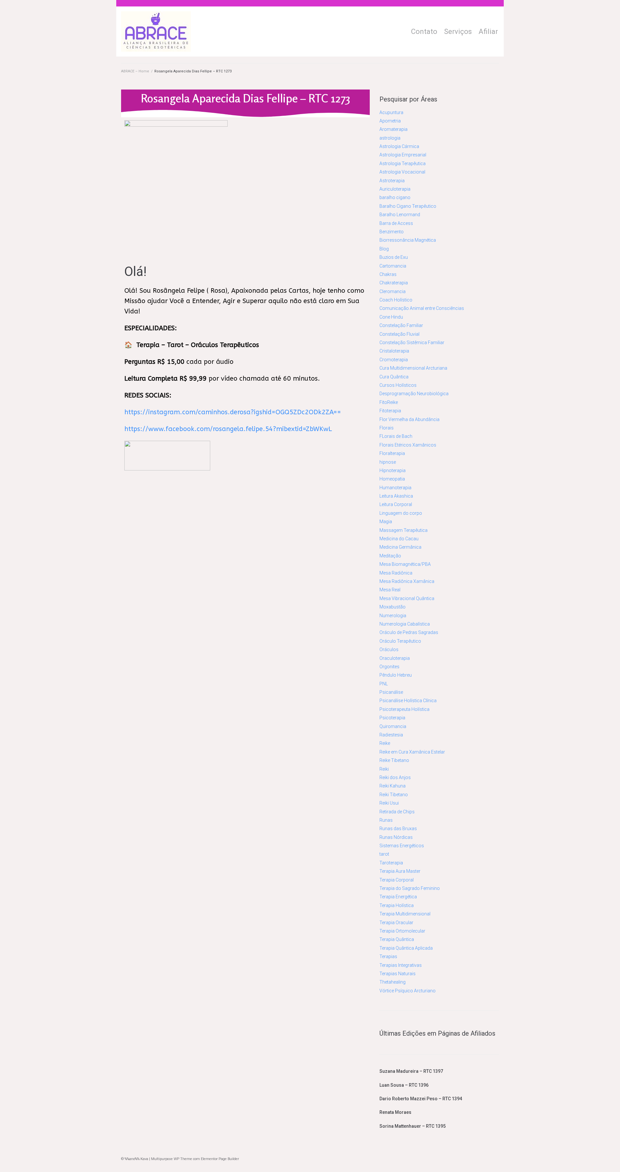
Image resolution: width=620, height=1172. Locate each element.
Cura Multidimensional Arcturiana (413, 368)
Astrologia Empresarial (402, 154)
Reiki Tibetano (393, 794)
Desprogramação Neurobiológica (414, 393)
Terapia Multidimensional (404, 913)
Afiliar (488, 31)
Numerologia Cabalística (404, 624)
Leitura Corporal (395, 504)
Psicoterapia (392, 717)
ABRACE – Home (135, 71)
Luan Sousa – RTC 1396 (404, 1085)
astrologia (389, 138)
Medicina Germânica (400, 547)
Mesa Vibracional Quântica (406, 598)
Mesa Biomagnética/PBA (405, 564)
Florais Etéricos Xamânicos (407, 445)
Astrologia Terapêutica (402, 163)
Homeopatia (392, 478)
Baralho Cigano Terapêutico (407, 206)
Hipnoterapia (392, 470)
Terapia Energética (398, 896)
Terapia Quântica (396, 939)
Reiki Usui (389, 803)
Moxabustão (392, 606)
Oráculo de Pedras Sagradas (408, 632)
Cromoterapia (393, 359)
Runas (386, 820)
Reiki (384, 769)
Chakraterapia (393, 282)
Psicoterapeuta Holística (404, 709)
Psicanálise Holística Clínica (408, 700)
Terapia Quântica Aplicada (406, 948)
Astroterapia (392, 180)
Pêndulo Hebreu (395, 675)
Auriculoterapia (394, 189)
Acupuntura (391, 112)
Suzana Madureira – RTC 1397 (411, 1071)
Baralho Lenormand (399, 214)
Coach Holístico (395, 299)
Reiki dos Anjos (395, 777)
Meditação (390, 555)
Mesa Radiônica (395, 572)
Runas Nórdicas (396, 837)
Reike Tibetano (394, 760)
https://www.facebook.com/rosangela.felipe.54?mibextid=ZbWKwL (228, 429)
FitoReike (388, 402)
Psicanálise (391, 692)
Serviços (458, 31)
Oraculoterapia (394, 658)
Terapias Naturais (397, 973)
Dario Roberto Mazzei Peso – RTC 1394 (420, 1098)
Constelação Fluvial (399, 334)
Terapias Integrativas (400, 965)
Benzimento (391, 231)
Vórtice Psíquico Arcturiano (407, 990)
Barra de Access (396, 223)
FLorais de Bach (395, 436)
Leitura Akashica (396, 496)
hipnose (387, 462)
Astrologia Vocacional (402, 171)
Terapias (388, 956)
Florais (386, 427)
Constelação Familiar (401, 325)
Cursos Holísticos (398, 385)
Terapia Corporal (396, 879)
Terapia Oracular (396, 922)
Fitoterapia (390, 410)
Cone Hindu (391, 317)
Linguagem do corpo (400, 513)
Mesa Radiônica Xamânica (406, 581)
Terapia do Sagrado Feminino (409, 888)
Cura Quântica (393, 376)
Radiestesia (391, 734)
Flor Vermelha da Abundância (409, 419)
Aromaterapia (393, 129)
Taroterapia (391, 862)
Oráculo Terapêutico (400, 641)
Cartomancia (392, 266)
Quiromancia (392, 726)
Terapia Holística (396, 905)
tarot (384, 854)
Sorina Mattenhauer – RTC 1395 (412, 1126)
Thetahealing (392, 982)
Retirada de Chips (397, 811)
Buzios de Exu (393, 257)
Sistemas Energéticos (401, 845)
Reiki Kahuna (392, 785)
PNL (383, 683)
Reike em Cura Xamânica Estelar (412, 752)
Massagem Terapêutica (403, 530)
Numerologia (392, 615)
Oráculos (388, 649)
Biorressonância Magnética (407, 240)
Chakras (388, 274)
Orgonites (389, 666)
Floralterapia (392, 453)
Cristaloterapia (394, 351)
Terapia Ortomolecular (402, 931)
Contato (424, 31)
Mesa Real (389, 589)
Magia (385, 521)
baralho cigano (394, 197)
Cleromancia (392, 291)
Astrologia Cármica (399, 146)
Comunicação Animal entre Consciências (421, 308)
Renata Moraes (395, 1112)
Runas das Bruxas (398, 828)
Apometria (390, 120)
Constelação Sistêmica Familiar (411, 342)
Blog (384, 248)
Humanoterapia (395, 487)
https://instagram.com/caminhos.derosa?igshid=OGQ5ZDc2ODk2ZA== (232, 412)
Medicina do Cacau (398, 538)
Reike (384, 743)
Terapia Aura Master (399, 871)
